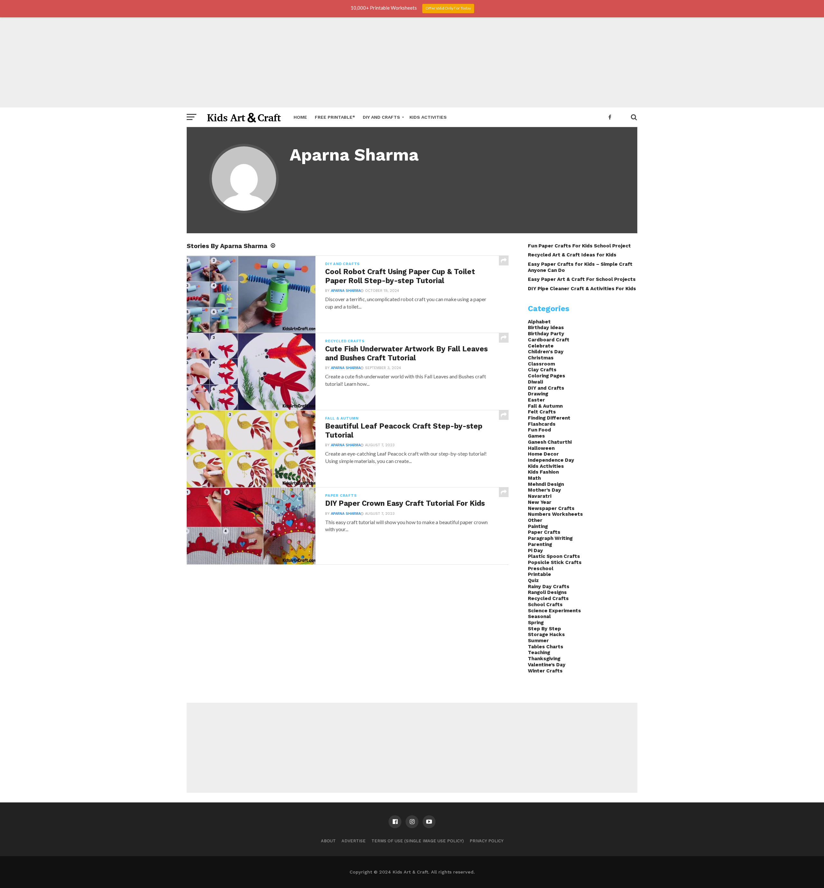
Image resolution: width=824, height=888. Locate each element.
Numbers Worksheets (555, 514)
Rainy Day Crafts (548, 586)
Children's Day (546, 352)
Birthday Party (546, 334)
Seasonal (539, 616)
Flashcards (542, 424)
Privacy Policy (486, 840)
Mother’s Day (544, 490)
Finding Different (549, 418)
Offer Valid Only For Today (448, 8)
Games (536, 436)
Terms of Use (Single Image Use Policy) (417, 840)
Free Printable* (335, 117)
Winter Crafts (545, 671)
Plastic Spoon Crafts (554, 556)
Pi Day (535, 550)
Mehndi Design (546, 484)
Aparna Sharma (345, 291)
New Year (539, 502)
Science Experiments (554, 611)
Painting (538, 526)
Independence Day (551, 460)
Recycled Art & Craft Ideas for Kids (572, 255)
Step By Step (544, 629)
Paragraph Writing (550, 538)
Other (535, 520)
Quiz (533, 580)
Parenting (540, 544)
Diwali (535, 382)
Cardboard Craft (548, 340)
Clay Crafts (542, 370)
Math (534, 478)
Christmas (541, 358)
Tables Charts (545, 647)
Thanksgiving (544, 658)
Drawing (538, 394)
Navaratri (539, 496)
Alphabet (539, 322)
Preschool (540, 568)
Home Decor (543, 454)
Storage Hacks (546, 634)
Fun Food (539, 430)
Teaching (539, 652)
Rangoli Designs (547, 592)
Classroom (541, 364)
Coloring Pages (546, 376)
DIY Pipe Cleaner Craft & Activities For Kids (582, 288)
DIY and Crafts (381, 117)
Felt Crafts (542, 412)
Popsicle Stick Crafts (555, 562)
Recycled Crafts (548, 598)
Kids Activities (428, 117)
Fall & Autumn (545, 406)
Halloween (541, 448)
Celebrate (541, 346)
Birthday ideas (546, 327)
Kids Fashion (543, 472)
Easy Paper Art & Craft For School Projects (582, 279)
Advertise (354, 840)
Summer (538, 640)
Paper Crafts (544, 532)
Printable (539, 574)
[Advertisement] (412, 62)
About (328, 840)
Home (300, 117)
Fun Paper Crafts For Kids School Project (579, 246)
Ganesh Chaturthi (550, 442)
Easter (536, 400)
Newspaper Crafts (551, 508)
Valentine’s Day (547, 665)
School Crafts (545, 604)
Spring (536, 622)
